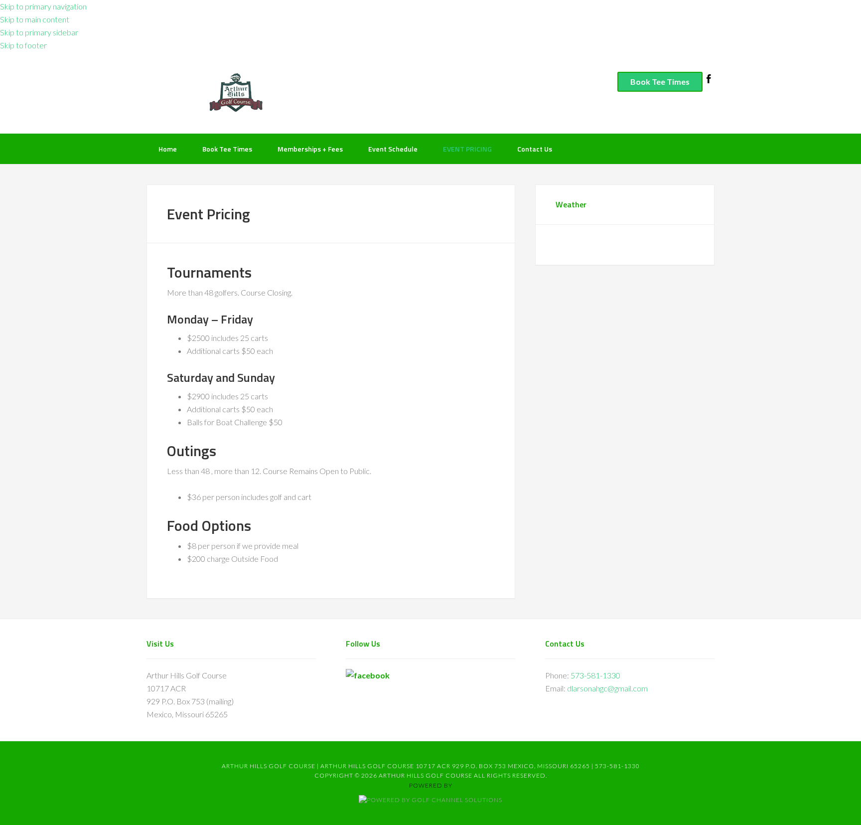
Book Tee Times (660, 81)
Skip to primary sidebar (39, 32)
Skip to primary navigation (43, 6)
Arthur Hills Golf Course (288, 92)
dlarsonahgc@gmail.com (607, 688)
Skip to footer (23, 45)
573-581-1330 (595, 675)
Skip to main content (34, 19)
